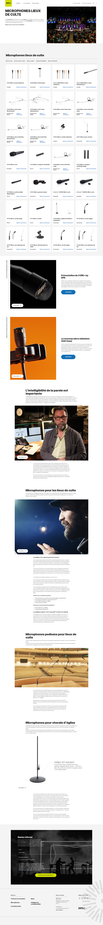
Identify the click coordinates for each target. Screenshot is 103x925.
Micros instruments (52, 61)
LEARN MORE (68, 292)
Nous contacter (59, 909)
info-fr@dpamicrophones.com (62, 908)
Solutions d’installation (41, 61)
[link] (17, 305)
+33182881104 (59, 906)
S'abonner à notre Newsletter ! (45, 875)
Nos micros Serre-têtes (19, 61)
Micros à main (9, 61)
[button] (76, 3)
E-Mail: (20, 849)
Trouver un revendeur (18, 899)
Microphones (15, 902)
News (32, 899)
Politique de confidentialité (36, 903)
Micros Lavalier (30, 61)
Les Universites (26, 3)
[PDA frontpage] (8, 3)
